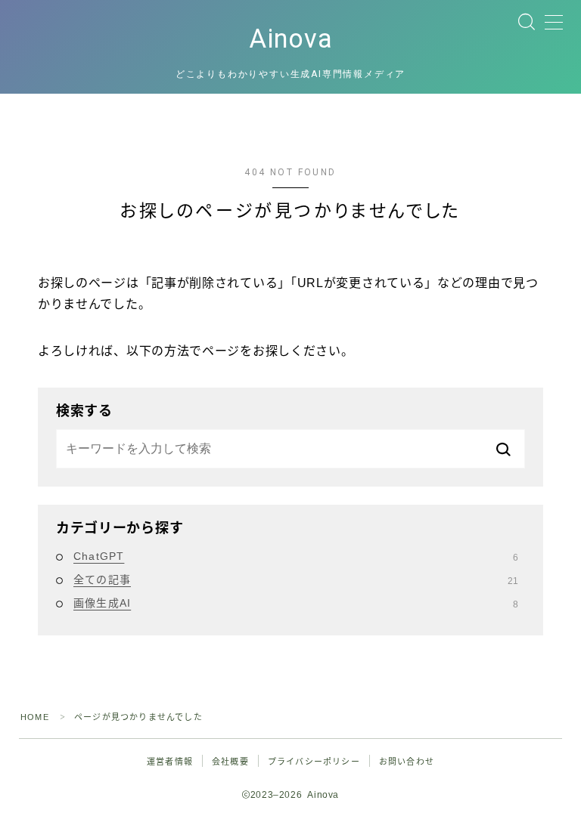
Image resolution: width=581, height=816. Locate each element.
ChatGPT (295, 556)
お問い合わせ (406, 761)
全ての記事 (295, 579)
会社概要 (230, 761)
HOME (34, 717)
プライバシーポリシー (314, 761)
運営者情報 (170, 761)
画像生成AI (295, 603)
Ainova (291, 39)
